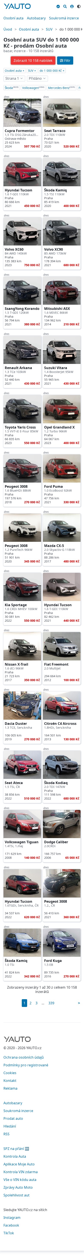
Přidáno (35, 78)
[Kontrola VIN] (58, 5)
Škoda (12, 88)
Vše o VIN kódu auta (19, 1179)
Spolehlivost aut (16, 1195)
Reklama (10, 1088)
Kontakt (9, 1080)
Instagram (11, 1217)
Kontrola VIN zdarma (20, 1172)
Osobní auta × (14, 70)
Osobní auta (13, 18)
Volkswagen (33, 88)
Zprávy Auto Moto (18, 1187)
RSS (6, 1134)
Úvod (7, 29)
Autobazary (36, 18)
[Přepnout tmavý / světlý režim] (79, 6)
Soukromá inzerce (64, 18)
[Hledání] (65, 5)
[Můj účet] (71, 5)
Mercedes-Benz (61, 88)
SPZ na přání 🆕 (16, 1148)
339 (51, 1003)
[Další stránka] (79, 1003)
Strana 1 (12, 78)
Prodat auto (13, 1118)
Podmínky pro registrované (25, 1065)
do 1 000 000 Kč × (52, 70)
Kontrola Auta (14, 1156)
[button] (33, 60)
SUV (49, 29)
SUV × (32, 70)
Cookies (9, 1072)
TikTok (8, 1233)
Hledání (9, 1126)
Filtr (67, 60)
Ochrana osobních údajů (23, 1057)
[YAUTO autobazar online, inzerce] (17, 6)
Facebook (11, 1225)
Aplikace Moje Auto (19, 1164)
